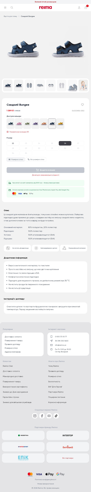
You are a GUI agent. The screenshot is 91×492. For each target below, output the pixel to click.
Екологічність (54, 381)
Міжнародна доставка (13, 376)
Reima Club (8, 366)
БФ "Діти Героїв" (55, 387)
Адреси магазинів (12, 352)
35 (26, 153)
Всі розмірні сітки (37, 159)
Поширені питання (56, 397)
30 (39, 148)
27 (78, 143)
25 (52, 143)
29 (26, 148)
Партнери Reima (55, 392)
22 (13, 143)
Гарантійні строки (11, 397)
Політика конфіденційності (45, 479)
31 (52, 148)
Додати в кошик (47, 170)
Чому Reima (53, 366)
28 (13, 148)
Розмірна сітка (17, 159)
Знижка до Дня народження (15, 392)
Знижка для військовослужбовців (17, 402)
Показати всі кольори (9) (19, 132)
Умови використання (45, 484)
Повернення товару (14, 340)
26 (65, 143)
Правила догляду (12, 344)
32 (65, 148)
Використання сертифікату (15, 387)
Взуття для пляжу (10, 16)
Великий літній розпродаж (45, 2)
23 (26, 143)
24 (39, 143)
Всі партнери (67, 458)
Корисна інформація (57, 402)
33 (78, 148)
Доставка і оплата (13, 337)
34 (13, 153)
